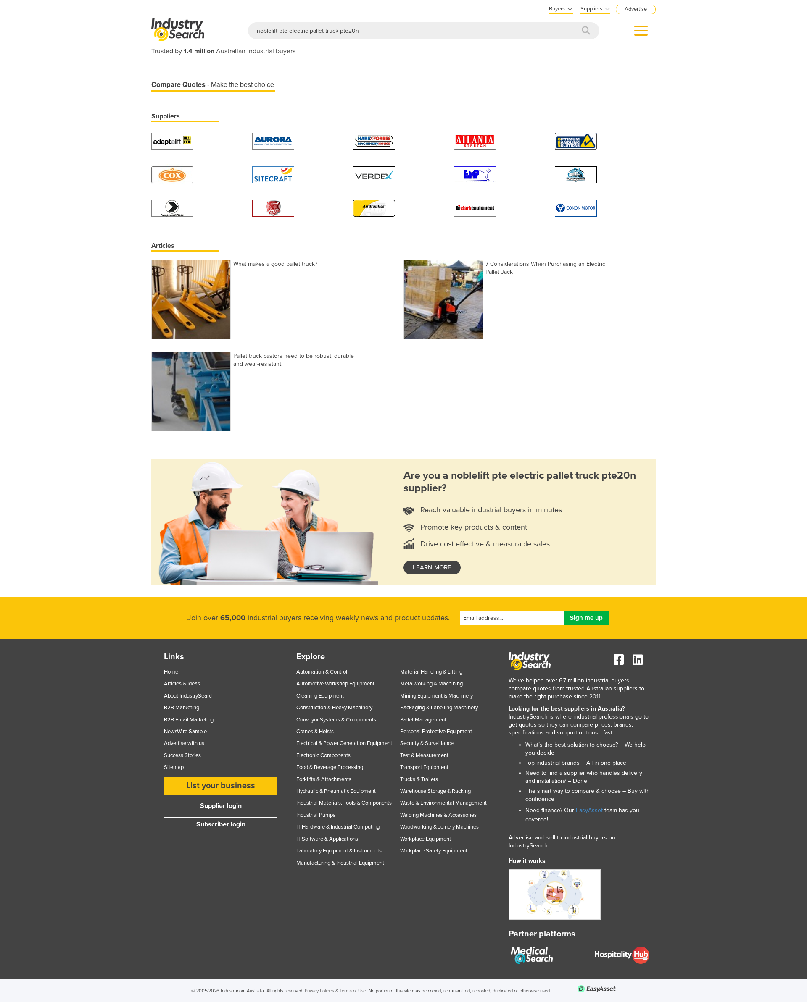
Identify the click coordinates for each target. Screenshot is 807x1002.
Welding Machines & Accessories (438, 815)
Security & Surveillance (427, 743)
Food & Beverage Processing (329, 767)
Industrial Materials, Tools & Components (344, 803)
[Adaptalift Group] (172, 140)
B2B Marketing (181, 707)
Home (171, 672)
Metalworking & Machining (431, 683)
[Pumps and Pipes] (172, 207)
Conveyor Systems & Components (336, 719)
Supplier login (221, 806)
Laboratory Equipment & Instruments (339, 850)
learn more (432, 567)
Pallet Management (423, 719)
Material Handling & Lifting (431, 672)
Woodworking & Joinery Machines (439, 827)
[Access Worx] (273, 207)
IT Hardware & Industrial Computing (338, 827)
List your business (220, 786)
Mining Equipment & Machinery (436, 695)
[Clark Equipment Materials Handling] (475, 207)
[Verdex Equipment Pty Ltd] (374, 174)
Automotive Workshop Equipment (335, 683)
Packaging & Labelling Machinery (439, 707)
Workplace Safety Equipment (433, 850)
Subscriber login (220, 824)
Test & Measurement (424, 755)
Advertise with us (184, 743)
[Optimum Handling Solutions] (576, 140)
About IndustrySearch (189, 695)
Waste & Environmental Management (443, 803)
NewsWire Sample (185, 731)
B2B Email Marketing (189, 719)
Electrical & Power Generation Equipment (344, 743)
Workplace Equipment (425, 839)
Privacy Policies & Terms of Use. (336, 991)
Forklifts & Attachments (323, 779)
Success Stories (182, 755)
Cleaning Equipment (320, 695)
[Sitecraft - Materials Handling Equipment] (273, 174)
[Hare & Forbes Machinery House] (374, 140)
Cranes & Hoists (315, 731)
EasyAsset (589, 810)
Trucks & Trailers (419, 779)
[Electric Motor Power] (475, 174)
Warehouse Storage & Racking (435, 791)
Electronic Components (323, 755)
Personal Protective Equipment (436, 731)
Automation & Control (321, 672)
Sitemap (174, 767)
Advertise (636, 9)
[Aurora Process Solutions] (273, 140)
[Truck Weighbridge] (576, 174)
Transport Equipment (424, 767)
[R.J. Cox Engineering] (172, 174)
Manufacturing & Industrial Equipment (340, 863)
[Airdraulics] (374, 207)
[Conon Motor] (576, 207)
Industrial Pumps (315, 815)
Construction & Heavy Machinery (334, 707)
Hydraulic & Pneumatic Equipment (336, 791)
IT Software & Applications (327, 839)
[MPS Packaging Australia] (475, 140)
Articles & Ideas (182, 683)
